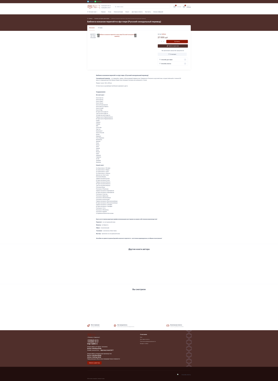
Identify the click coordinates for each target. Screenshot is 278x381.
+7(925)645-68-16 (106, 5)
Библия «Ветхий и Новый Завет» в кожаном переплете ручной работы (111, 271)
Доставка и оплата (137, 12)
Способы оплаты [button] (166, 63)
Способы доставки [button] (166, 59)
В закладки (173, 54)
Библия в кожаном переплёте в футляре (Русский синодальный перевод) (180, 271)
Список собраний (158, 12)
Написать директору (94, 363)
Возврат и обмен (144, 343)
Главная (103, 12)
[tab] (100, 27)
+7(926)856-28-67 (106, 7)
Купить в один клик (174, 46)
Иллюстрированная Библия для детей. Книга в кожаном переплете (126, 271)
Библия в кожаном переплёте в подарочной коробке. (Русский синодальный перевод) (163, 271)
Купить (178, 41)
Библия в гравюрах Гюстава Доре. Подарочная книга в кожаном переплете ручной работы (144, 271)
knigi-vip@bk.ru (92, 344)
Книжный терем (101, 378)
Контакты (148, 12)
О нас (109, 12)
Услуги (127, 12)
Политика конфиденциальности (148, 341)
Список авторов (118, 12)
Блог (141, 337)
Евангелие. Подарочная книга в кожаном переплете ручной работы (95, 271)
